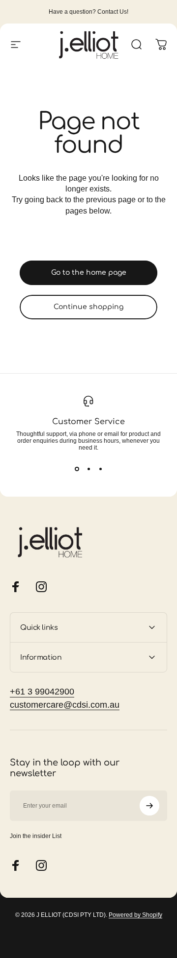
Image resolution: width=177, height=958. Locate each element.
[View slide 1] (77, 469)
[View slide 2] (88, 469)
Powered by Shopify (135, 914)
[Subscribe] (149, 805)
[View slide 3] (100, 469)
